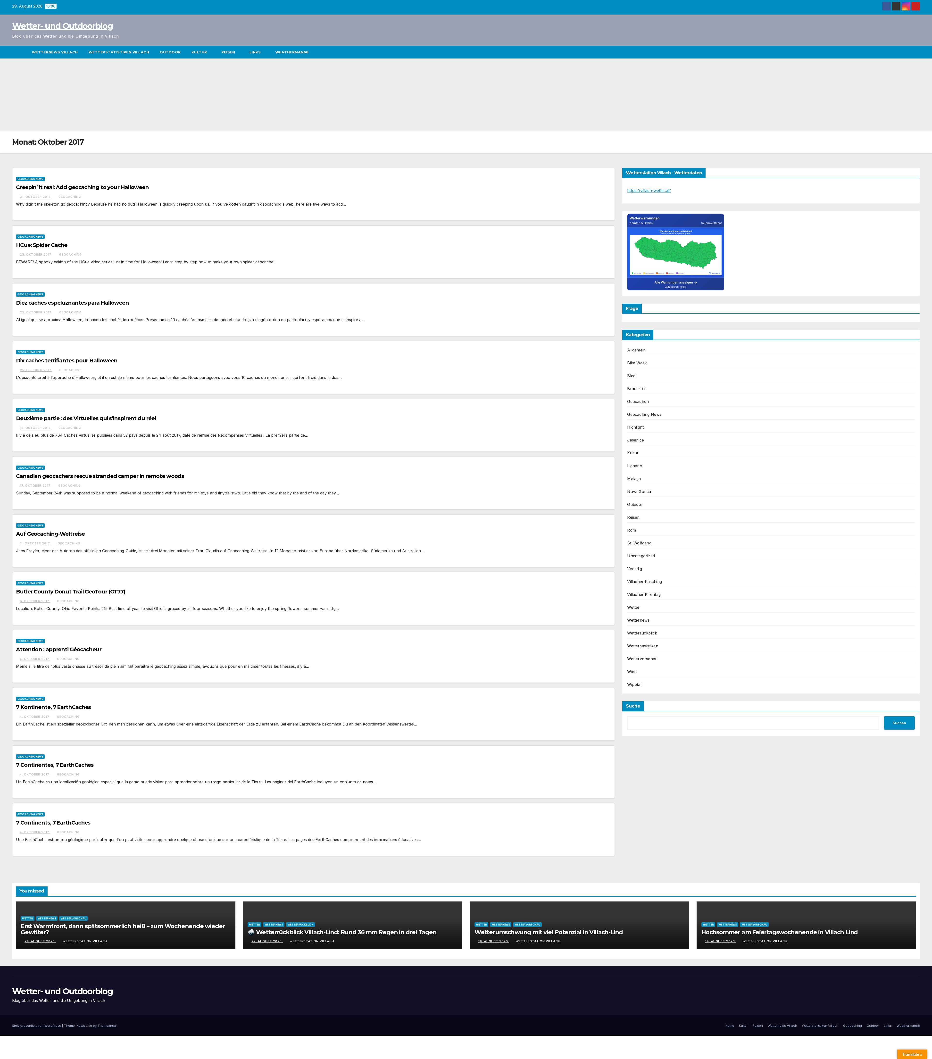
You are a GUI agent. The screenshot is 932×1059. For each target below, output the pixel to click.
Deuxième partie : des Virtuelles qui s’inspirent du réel (86, 418)
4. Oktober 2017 (35, 659)
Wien (632, 671)
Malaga (634, 478)
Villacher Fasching (644, 581)
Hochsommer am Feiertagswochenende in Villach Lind (779, 932)
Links (256, 52)
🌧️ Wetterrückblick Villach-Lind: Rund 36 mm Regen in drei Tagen (342, 932)
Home (729, 1025)
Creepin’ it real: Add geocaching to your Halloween (82, 187)
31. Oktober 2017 (36, 197)
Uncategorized (641, 555)
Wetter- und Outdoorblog (62, 26)
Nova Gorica (639, 491)
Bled (631, 375)
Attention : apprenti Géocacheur (58, 649)
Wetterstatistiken (642, 645)
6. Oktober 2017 (35, 601)
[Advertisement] (466, 95)
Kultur (199, 52)
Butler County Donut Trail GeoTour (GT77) (70, 591)
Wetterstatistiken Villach (119, 52)
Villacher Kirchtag (644, 594)
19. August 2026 (493, 941)
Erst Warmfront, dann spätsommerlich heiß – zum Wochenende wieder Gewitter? (123, 929)
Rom (631, 530)
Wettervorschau (642, 658)
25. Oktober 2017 (36, 254)
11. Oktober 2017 (35, 543)
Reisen (228, 52)
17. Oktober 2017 (35, 485)
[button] (916, 52)
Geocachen (638, 401)
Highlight (635, 427)
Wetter (633, 607)
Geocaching (69, 197)
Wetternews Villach (55, 52)
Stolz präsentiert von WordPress (37, 1025)
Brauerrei (636, 388)
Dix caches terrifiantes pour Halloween (66, 360)
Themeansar (107, 1025)
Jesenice (635, 440)
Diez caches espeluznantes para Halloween (72, 303)
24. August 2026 (40, 941)
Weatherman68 (292, 52)
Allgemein (636, 350)
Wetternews (638, 620)
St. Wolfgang (639, 543)
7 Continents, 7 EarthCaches (53, 822)
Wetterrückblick (642, 633)
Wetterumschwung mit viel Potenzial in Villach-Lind (548, 932)
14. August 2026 (720, 941)
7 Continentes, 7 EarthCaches (54, 765)
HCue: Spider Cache (41, 245)
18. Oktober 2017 (36, 428)
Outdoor (170, 52)
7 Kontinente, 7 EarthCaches (53, 707)
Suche (633, 706)
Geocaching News (30, 178)
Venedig (634, 568)
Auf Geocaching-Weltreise (50, 534)
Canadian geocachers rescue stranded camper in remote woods (100, 476)
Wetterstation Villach (85, 941)
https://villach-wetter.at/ (649, 190)
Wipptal (634, 684)
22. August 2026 (267, 941)
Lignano (634, 465)
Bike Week (637, 362)
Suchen (899, 723)
